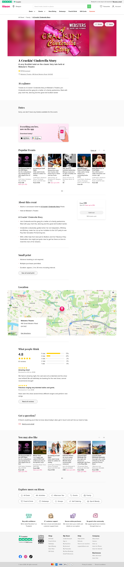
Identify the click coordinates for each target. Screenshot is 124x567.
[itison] (6, 6)
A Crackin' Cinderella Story (50, 206)
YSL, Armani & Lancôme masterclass (69, 169)
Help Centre (81, 539)
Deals (31, 11)
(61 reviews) (26, 71)
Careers (94, 541)
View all (93, 150)
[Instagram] (26, 558)
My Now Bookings (68, 551)
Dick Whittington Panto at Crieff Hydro (84, 169)
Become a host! (117, 2)
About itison (95, 539)
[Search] (89, 6)
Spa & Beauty (52, 546)
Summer (92, 11)
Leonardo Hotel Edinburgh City (82, 456)
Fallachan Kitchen (68, 455)
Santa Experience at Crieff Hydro (98, 169)
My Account (66, 546)
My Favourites (67, 549)
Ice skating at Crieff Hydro (39, 169)
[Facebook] (20, 558)
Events (40, 11)
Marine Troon (37, 455)
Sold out (91, 69)
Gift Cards (83, 11)
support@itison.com (83, 546)
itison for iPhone (97, 546)
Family (28, 17)
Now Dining (52, 11)
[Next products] (104, 150)
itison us (94, 544)
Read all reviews (28, 401)
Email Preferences (68, 554)
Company (95, 536)
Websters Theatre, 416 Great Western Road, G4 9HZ (36, 74)
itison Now (51, 549)
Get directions (26, 333)
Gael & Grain (51, 168)
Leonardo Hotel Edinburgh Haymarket (98, 456)
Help (79, 536)
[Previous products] (99, 150)
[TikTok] (31, 558)
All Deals (21, 17)
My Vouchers (66, 544)
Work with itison (96, 555)
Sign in (65, 541)
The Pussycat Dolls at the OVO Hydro (24, 169)
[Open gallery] (62, 38)
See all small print (28, 273)
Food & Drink (73, 11)
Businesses (96, 553)
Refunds (80, 541)
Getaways (62, 11)
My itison (66, 536)
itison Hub (95, 558)
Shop (50, 536)
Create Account (67, 539)
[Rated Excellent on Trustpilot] (7, 2)
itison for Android (97, 549)
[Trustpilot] (17, 2)
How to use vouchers (84, 544)
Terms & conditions (100, 564)
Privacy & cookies (87, 564)
